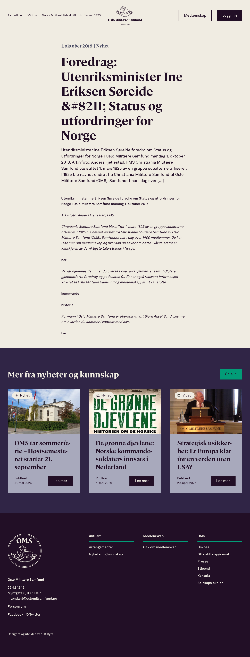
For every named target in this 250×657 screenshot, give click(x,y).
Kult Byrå (46, 634)
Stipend (203, 569)
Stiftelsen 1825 (90, 15)
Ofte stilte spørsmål (213, 554)
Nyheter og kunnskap (106, 554)
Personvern (17, 606)
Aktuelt (13, 15)
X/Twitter (33, 614)
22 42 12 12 (16, 588)
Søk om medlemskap (160, 547)
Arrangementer (101, 547)
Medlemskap (195, 16)
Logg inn (229, 16)
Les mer (60, 481)
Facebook (15, 614)
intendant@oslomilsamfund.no (32, 598)
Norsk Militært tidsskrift (59, 15)
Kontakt (203, 576)
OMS (30, 15)
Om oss (203, 547)
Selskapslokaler (210, 583)
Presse (202, 561)
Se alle (231, 374)
